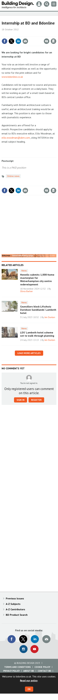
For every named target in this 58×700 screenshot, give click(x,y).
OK (29, 689)
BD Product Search (17, 614)
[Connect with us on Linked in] (35, 639)
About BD (28, 670)
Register (36, 399)
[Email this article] (25, 41)
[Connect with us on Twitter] (23, 639)
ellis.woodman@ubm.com (16, 137)
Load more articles (29, 353)
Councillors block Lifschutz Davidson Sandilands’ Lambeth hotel (38, 310)
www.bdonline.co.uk (12, 76)
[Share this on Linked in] (18, 41)
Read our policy (29, 680)
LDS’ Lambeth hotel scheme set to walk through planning (37, 334)
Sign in (15, 34)
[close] (56, 34)
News (24, 270)
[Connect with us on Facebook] (11, 639)
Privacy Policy (11, 670)
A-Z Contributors (15, 609)
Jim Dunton (49, 317)
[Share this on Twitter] (11, 41)
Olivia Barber (26, 291)
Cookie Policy (42, 667)
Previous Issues (15, 598)
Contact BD (44, 670)
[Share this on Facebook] (4, 41)
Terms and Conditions (17, 667)
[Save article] (53, 41)
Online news (13, 176)
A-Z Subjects (13, 603)
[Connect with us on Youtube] (34, 649)
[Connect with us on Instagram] (23, 649)
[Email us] (46, 639)
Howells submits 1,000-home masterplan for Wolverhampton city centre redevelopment (37, 279)
